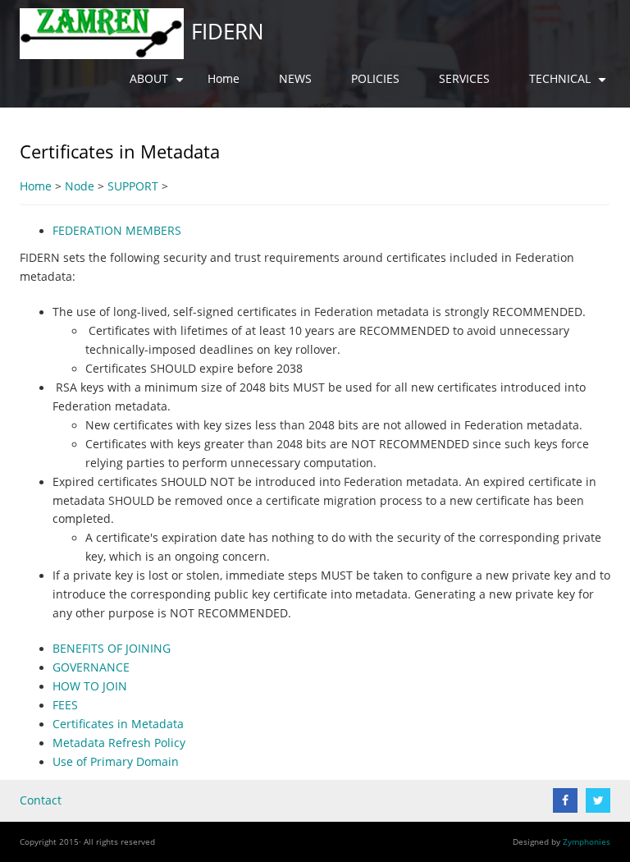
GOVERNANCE (91, 667)
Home (224, 78)
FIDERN (227, 31)
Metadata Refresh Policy (118, 743)
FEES (65, 705)
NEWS (295, 78)
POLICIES (375, 78)
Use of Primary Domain (115, 761)
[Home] (102, 32)
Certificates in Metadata (118, 724)
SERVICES (464, 78)
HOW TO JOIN (89, 686)
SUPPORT (132, 186)
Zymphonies (586, 841)
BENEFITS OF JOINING (111, 648)
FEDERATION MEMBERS (116, 230)
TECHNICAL (569, 85)
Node (79, 186)
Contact (41, 800)
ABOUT (159, 85)
